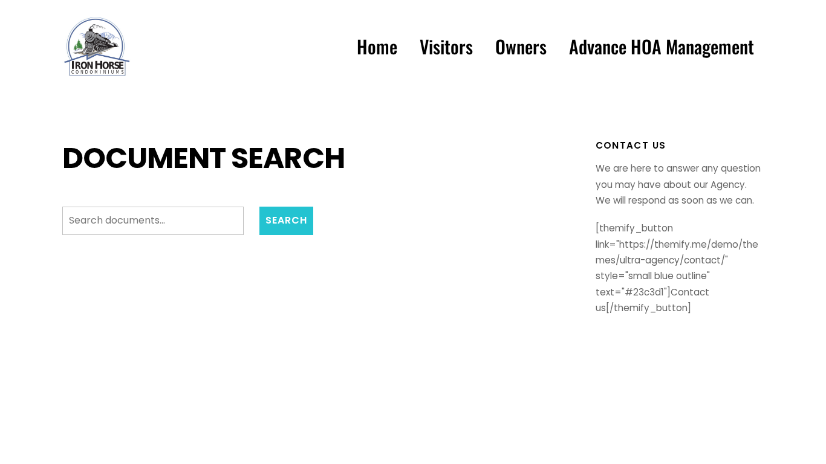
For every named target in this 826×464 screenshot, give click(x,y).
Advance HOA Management (661, 46)
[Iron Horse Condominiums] (97, 72)
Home (377, 46)
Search (286, 220)
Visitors (446, 46)
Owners (521, 46)
